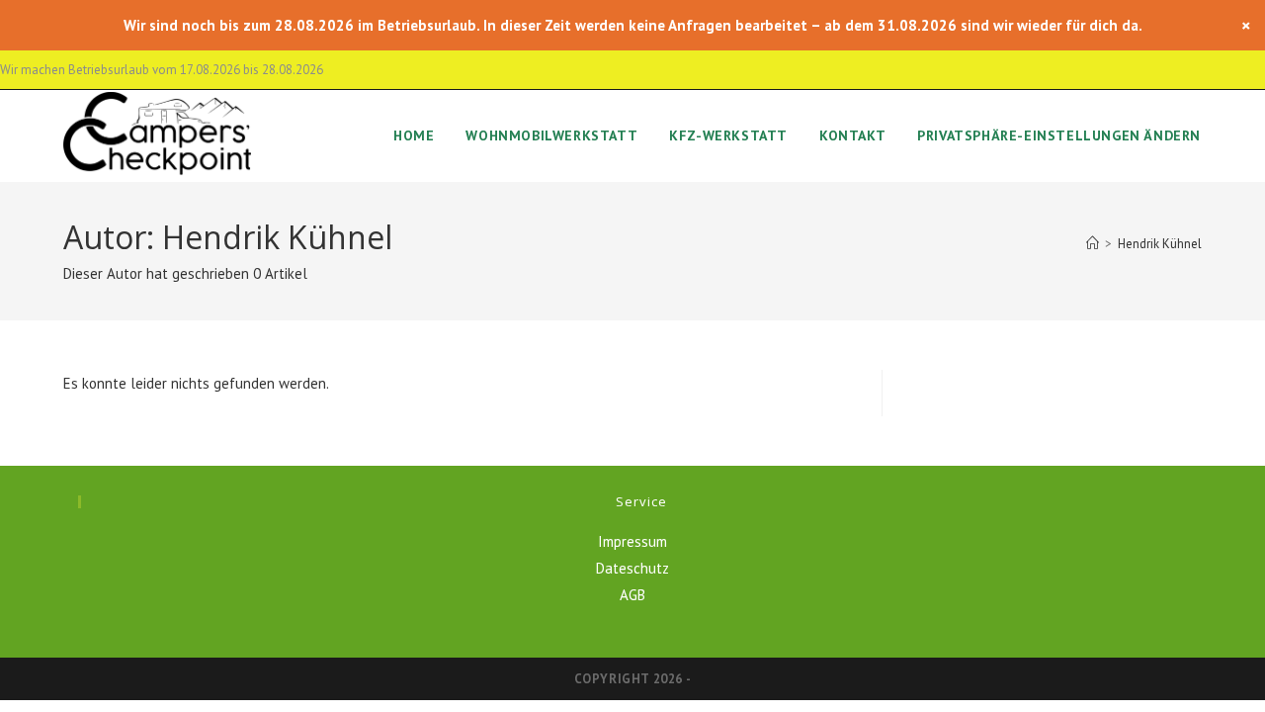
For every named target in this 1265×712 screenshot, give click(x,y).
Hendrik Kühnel (1160, 243)
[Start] (1092, 243)
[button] (1059, 136)
